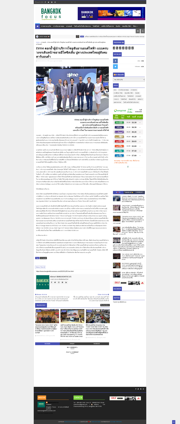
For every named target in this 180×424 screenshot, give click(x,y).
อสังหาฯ (140, 99)
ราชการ (116, 99)
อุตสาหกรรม (117, 102)
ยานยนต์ (69, 26)
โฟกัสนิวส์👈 (129, 192)
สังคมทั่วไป (132, 99)
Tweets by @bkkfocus (119, 302)
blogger (47, 343)
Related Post (41, 305)
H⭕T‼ (118, 192)
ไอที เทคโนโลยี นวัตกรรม (82, 26)
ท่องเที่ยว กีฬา (126, 26)
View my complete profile (45, 413)
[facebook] (45, 2)
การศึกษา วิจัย (118, 93)
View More (106, 305)
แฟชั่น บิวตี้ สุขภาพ (107, 26)
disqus (72, 343)
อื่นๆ (134, 26)
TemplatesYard (96, 421)
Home (37, 42)
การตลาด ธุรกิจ (46, 26)
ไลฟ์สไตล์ (96, 26)
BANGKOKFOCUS (53, 402)
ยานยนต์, (59, 61)
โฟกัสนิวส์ (130, 96)
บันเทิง (118, 26)
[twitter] (48, 2)
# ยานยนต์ (43, 258)
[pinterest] (51, 2)
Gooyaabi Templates (116, 421)
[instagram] (55, 2)
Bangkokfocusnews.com (71, 421)
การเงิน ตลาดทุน (58, 26)
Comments (139, 192)
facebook (97, 343)
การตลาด (134, 90)
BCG (115, 90)
